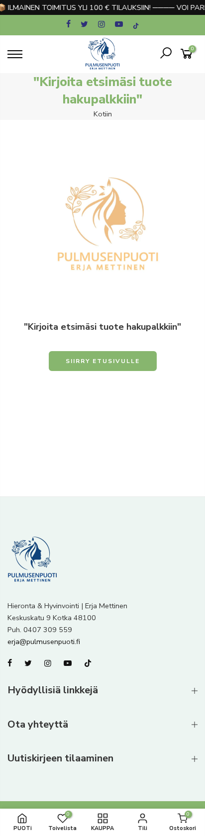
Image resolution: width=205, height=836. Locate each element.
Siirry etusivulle (103, 361)
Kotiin (103, 114)
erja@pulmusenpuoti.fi (43, 642)
